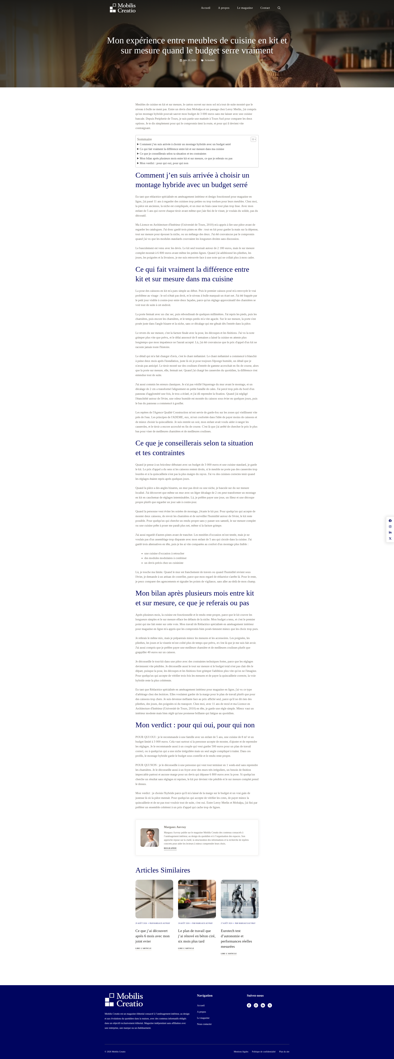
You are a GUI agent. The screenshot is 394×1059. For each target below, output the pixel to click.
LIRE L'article (143, 948)
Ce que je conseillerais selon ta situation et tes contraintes (173, 153)
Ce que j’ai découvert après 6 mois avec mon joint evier (152, 936)
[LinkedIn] (263, 1005)
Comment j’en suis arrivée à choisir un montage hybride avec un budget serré (185, 144)
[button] (279, 8)
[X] (270, 1005)
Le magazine (245, 7)
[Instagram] (256, 1005)
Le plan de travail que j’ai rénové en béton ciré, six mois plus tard (196, 936)
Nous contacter (204, 1024)
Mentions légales (241, 1051)
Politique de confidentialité (263, 1051)
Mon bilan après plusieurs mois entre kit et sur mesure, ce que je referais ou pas (186, 158)
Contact (265, 7)
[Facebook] (249, 1005)
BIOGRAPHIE (170, 848)
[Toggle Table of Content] (251, 139)
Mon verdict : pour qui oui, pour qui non (164, 163)
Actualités (210, 60)
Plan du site (284, 1051)
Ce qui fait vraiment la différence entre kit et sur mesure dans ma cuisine (182, 149)
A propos (223, 7)
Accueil (205, 7)
